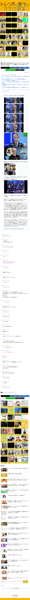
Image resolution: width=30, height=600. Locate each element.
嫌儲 (1, 392)
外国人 (10, 392)
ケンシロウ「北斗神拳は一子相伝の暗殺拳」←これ (10, 80)
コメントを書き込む (15, 588)
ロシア (7, 392)
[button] (19, 70)
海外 (12, 392)
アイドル (5, 392)
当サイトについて (15, 597)
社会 (14, 392)
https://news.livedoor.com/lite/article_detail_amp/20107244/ (14, 228)
